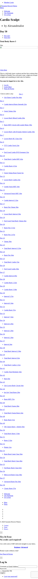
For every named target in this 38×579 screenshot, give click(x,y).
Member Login (9, 2)
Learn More (8, 87)
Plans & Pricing (9, 89)
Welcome (7, 11)
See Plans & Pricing (6, 554)
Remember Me (7, 571)
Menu (2, 8)
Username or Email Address (9, 566)
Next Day (7, 37)
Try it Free (7, 15)
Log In (6, 85)
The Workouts (8, 13)
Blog (5, 502)
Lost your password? (10, 576)
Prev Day (7, 36)
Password (3, 569)
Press (5, 504)
